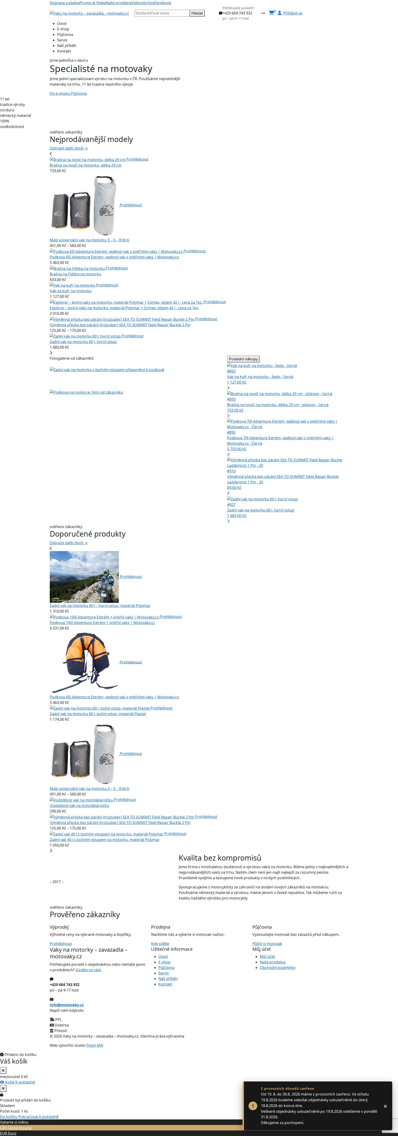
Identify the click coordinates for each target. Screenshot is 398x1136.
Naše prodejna (119, 2)
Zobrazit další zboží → (69, 148)
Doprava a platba (65, 2)
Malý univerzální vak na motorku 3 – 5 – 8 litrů (89, 240)
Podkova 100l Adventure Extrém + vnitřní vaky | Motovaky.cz (102, 622)
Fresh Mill (94, 1045)
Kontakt (64, 51)
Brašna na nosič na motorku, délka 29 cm (86, 165)
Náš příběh (66, 45)
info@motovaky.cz (67, 1004)
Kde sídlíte (160, 943)
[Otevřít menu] (263, 13)
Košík (9, 1082)
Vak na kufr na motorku (70, 290)
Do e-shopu (60, 93)
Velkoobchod (143, 2)
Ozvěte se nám (88, 969)
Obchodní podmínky (278, 967)
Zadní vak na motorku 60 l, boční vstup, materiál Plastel (98, 713)
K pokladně (25, 1082)
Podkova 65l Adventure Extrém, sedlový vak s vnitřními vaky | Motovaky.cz (114, 257)
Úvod (61, 23)
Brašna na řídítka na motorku (75, 274)
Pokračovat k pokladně (38, 1116)
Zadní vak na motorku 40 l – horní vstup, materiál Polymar (100, 605)
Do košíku (9, 1116)
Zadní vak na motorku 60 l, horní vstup (83, 341)
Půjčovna (65, 34)
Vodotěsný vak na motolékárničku (79, 805)
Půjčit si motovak (267, 943)
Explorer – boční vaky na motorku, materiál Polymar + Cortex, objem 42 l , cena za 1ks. (124, 307)
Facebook (163, 2)
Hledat (197, 13)
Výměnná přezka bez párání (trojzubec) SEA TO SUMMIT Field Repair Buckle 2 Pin (120, 324)
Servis (62, 40)
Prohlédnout (137, 159)
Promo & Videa (93, 2)
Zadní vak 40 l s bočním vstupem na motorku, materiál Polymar (105, 839)
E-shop (63, 29)
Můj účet (267, 956)
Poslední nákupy (243, 358)
